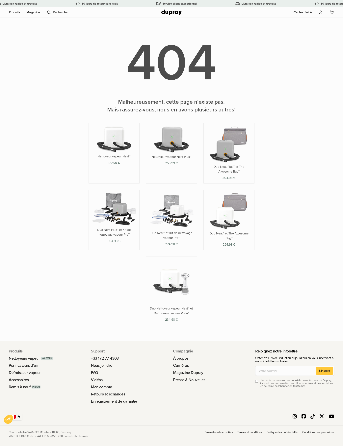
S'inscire (324, 370)
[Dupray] (171, 12)
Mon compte (101, 387)
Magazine (33, 12)
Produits (14, 12)
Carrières (181, 365)
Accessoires (19, 380)
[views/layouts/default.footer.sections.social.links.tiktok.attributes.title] (312, 417)
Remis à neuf (19, 387)
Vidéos (97, 380)
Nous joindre (101, 365)
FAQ (94, 373)
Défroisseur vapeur (25, 373)
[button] (56, 12)
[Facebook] (304, 417)
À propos (180, 358)
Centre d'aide (303, 12)
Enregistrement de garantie (114, 401)
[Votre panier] (332, 12)
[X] (321, 417)
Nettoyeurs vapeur (24, 358)
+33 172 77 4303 (105, 358)
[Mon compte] (320, 12)
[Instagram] (295, 417)
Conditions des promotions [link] (318, 432)
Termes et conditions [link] (249, 432)
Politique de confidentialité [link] (282, 432)
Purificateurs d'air (23, 365)
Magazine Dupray (188, 373)
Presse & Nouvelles (189, 380)
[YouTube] (331, 417)
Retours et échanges (108, 394)
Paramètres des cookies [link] (218, 432)
